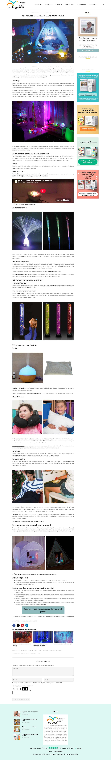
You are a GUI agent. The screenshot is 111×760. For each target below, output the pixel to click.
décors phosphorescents (20, 274)
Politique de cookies (61, 754)
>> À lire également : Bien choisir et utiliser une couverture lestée (28, 521)
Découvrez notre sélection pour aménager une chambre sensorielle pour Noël (43, 610)
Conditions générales (72, 754)
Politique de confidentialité (49, 754)
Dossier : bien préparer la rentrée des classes (29, 720)
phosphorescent (31, 653)
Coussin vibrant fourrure (18, 446)
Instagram (82, 62)
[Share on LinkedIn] (26, 625)
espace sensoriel (18, 653)
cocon (31, 650)
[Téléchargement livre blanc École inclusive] (88, 184)
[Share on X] (18, 625)
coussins (29, 287)
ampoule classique (30, 268)
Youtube (93, 62)
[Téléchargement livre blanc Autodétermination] (88, 151)
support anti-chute (41, 604)
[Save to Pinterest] (22, 625)
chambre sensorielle (20, 650)
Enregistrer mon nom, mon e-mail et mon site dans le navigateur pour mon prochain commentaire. (38, 682)
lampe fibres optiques (61, 254)
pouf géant (43, 285)
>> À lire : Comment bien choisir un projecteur (23, 204)
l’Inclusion (93, 5)
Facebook (79, 62)
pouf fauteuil (53, 285)
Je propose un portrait (87, 50)
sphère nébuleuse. (43, 176)
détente (59, 650)
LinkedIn (89, 62)
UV (40, 653)
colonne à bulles (19, 293)
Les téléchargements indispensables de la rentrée (30, 735)
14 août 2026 (26, 737)
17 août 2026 (26, 729)
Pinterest (86, 62)
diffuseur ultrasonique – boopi (21, 388)
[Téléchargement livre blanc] (88, 87)
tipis (13, 529)
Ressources (81, 5)
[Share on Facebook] (13, 625)
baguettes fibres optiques (18, 256)
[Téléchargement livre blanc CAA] (88, 119)
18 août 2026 (26, 722)
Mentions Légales (37, 754)
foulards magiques (49, 271)
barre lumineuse (16, 455)
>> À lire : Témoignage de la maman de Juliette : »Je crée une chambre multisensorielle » (34, 574)
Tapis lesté (15, 514)
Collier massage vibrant (18, 438)
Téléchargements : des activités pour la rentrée (30, 727)
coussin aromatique (33, 393)
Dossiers (48, 5)
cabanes (70, 527)
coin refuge (38, 650)
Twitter (96, 62)
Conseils (58, 5)
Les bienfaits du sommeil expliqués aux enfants (30, 712)
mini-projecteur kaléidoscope (25, 176)
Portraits (38, 5)
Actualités (69, 5)
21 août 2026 (26, 714)
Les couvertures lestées (18, 507)
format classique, (63, 266)
